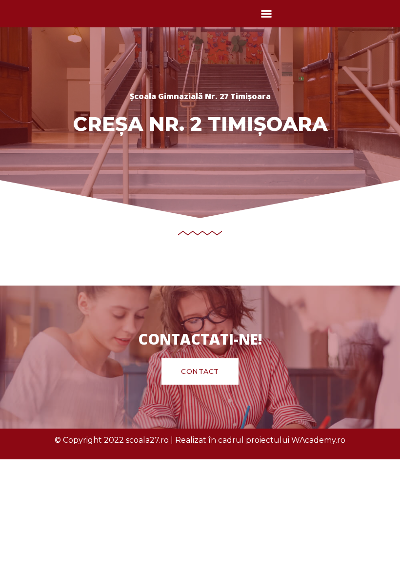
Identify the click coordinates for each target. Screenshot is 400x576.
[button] (266, 13)
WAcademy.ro (318, 440)
